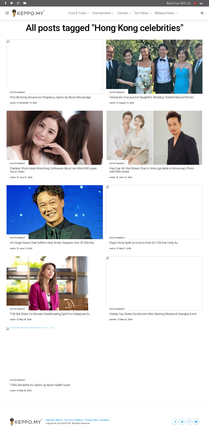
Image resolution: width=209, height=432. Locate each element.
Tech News (141, 13)
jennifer (112, 319)
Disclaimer (105, 420)
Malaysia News (164, 13)
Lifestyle (122, 13)
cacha (13, 103)
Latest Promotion (121, 27)
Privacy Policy (91, 420)
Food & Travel (77, 13)
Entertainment (101, 13)
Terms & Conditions (73, 420)
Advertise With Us (179, 3)
